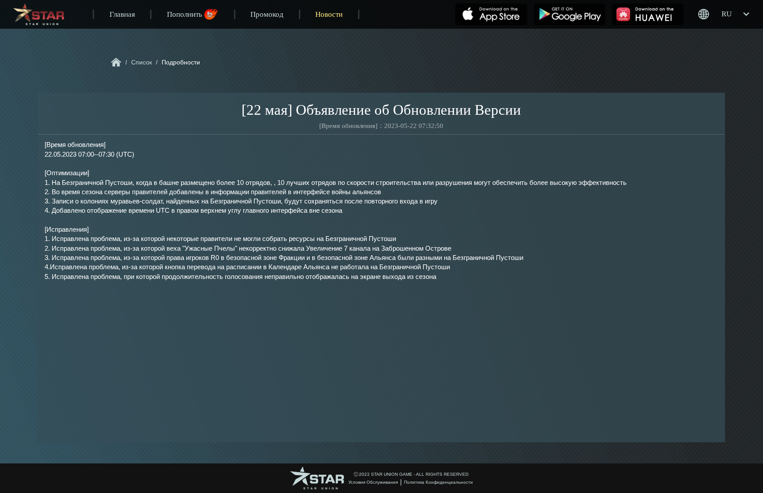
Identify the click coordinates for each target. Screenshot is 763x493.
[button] (723, 14)
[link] (116, 62)
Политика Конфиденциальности (438, 482)
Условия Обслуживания (373, 482)
